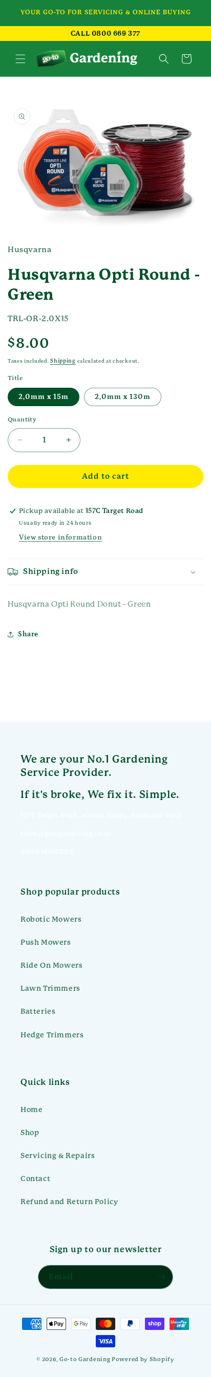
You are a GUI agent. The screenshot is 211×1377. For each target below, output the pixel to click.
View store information (60, 538)
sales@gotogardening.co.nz (66, 833)
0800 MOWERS (46, 851)
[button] (20, 59)
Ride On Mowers (51, 965)
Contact (35, 1178)
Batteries (37, 1011)
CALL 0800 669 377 (105, 33)
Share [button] (28, 634)
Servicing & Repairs (57, 1155)
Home (31, 1109)
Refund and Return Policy (69, 1201)
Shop (29, 1132)
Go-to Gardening (85, 1359)
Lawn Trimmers (50, 988)
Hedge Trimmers (51, 1035)
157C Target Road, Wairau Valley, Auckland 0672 (100, 815)
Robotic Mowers (50, 919)
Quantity (22, 420)
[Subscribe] (161, 1277)
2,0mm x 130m (123, 397)
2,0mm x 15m (43, 397)
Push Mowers (45, 942)
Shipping (63, 361)
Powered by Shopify (143, 1359)
